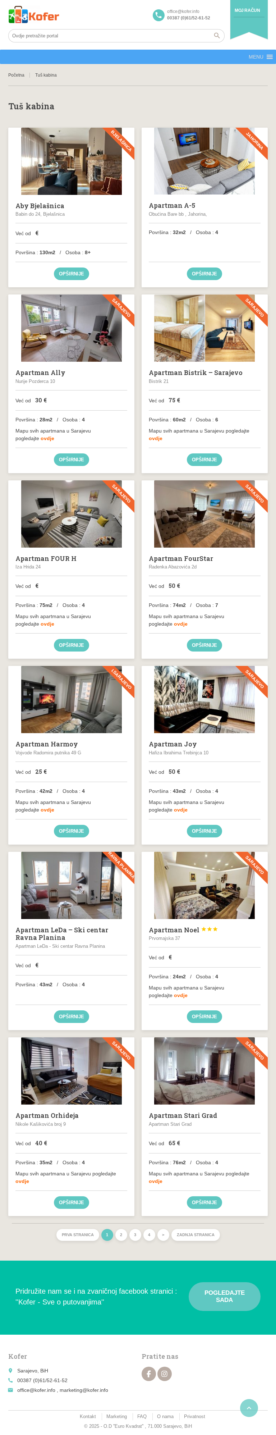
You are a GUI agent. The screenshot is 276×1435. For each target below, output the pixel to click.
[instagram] (164, 1374)
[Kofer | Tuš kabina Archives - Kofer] (33, 14)
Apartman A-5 (172, 205)
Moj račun (247, 10)
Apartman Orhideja (47, 1115)
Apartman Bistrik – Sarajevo (196, 372)
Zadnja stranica (196, 1235)
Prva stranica (78, 1235)
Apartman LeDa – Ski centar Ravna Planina (61, 934)
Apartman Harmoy (46, 744)
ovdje (47, 438)
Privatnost (194, 1416)
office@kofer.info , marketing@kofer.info (62, 1390)
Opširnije (71, 274)
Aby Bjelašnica (39, 205)
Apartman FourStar (181, 558)
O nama (165, 1416)
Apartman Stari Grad (183, 1115)
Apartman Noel (183, 930)
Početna (16, 75)
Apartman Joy (173, 744)
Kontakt (88, 1416)
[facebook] (149, 1374)
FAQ (142, 1416)
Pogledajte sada (224, 1296)
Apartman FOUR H (46, 558)
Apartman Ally (40, 372)
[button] (256, 57)
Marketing (116, 1416)
